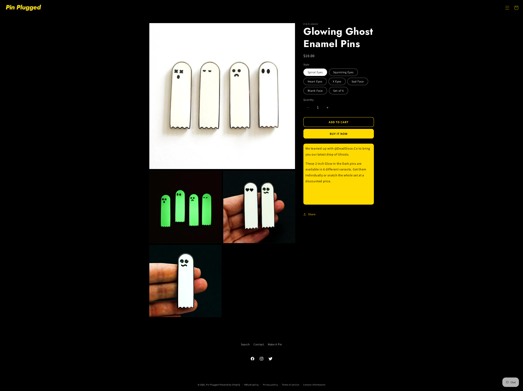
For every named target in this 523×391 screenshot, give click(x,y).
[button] (507, 7)
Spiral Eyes (315, 72)
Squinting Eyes (343, 72)
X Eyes (337, 81)
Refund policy (251, 384)
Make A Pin (275, 344)
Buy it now (339, 134)
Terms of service (290, 384)
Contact (259, 344)
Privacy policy (270, 384)
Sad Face (358, 81)
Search (245, 344)
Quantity (308, 99)
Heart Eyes (315, 81)
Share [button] (312, 214)
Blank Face (315, 90)
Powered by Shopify (229, 384)
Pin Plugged (212, 384)
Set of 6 (338, 90)
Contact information (314, 384)
